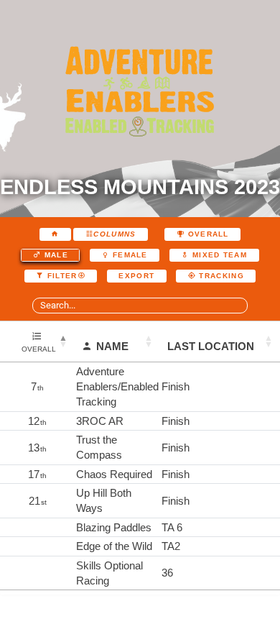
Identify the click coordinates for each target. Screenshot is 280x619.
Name (112, 346)
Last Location (210, 346)
